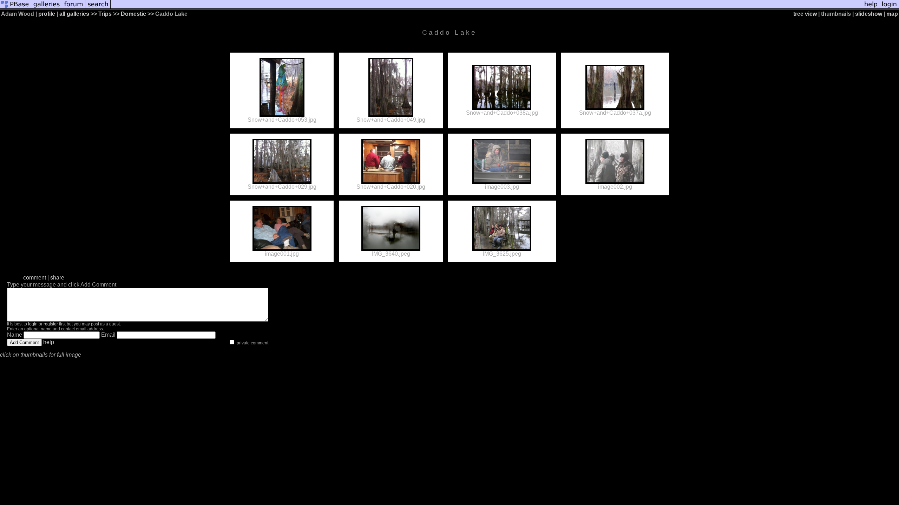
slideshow (868, 14)
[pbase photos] (15, 8)
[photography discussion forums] (73, 8)
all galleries (74, 14)
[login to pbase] (889, 8)
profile (46, 14)
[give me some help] (871, 8)
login (33, 324)
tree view (805, 14)
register (51, 324)
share (57, 278)
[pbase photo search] (98, 8)
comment (34, 278)
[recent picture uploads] (46, 8)
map (892, 14)
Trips (105, 14)
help (48, 342)
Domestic (133, 14)
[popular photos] (486, 8)
